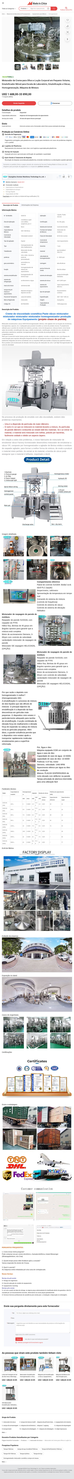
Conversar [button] (56, 103)
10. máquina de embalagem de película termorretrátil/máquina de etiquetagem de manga (28, 1429)
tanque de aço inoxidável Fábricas (27, 1449)
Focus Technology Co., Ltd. (34, 1468)
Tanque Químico (24, 1453)
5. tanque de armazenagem (10, 1425)
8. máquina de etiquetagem (63, 1425)
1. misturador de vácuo (9, 1422)
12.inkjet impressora (61, 1429)
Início (3, 14)
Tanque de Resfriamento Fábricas (52, 1449)
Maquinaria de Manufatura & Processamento (18, 14)
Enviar (19, 1339)
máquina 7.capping (43, 1425)
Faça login (6, 196)
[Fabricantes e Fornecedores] (37, 3)
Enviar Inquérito (18, 103)
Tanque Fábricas (8, 1449)
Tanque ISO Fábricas (9, 1453)
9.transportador (7, 1429)
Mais (3, 1462)
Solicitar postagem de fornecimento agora (29, 1342)
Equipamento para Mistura (39, 14)
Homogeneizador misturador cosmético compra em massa (21, 1458)
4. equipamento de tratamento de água (63, 1422)
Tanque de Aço (38, 1453)
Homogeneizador (53, 14)
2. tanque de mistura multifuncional (28, 1422)
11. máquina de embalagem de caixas (46, 1429)
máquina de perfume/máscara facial (46, 1422)
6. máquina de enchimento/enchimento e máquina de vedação (28, 1425)
